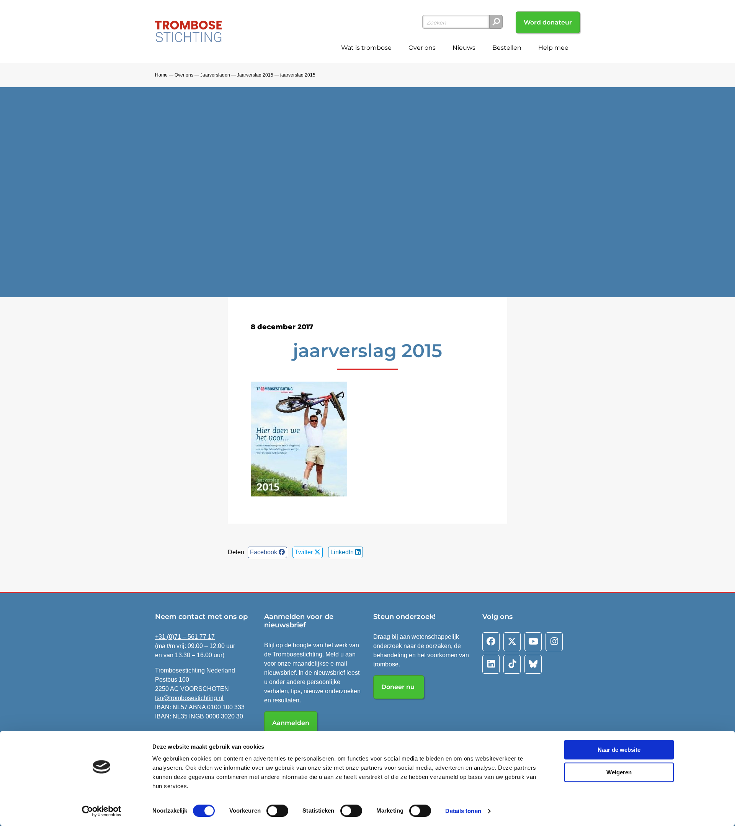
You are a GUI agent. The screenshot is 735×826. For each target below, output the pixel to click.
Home (161, 75)
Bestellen (506, 47)
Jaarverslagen (215, 75)
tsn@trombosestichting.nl (189, 698)
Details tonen (463, 811)
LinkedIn (342, 552)
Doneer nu (398, 687)
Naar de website (619, 749)
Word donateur (548, 22)
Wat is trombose (366, 47)
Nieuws (463, 47)
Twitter (304, 552)
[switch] (277, 811)
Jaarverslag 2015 (255, 75)
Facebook (264, 552)
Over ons (422, 47)
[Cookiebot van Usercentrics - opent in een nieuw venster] (101, 811)
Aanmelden (290, 722)
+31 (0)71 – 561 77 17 (185, 636)
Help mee (553, 47)
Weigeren (619, 772)
